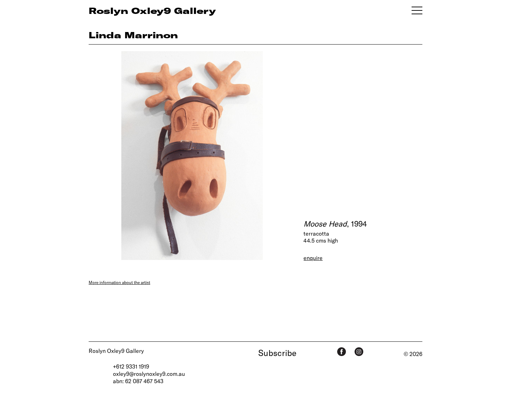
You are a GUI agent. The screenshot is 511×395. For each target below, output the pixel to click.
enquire (313, 257)
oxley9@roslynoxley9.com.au (149, 373)
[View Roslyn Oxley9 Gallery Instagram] (359, 351)
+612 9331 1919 (131, 366)
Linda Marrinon (133, 35)
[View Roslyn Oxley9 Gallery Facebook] (341, 351)
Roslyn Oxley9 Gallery (116, 350)
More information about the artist (119, 282)
